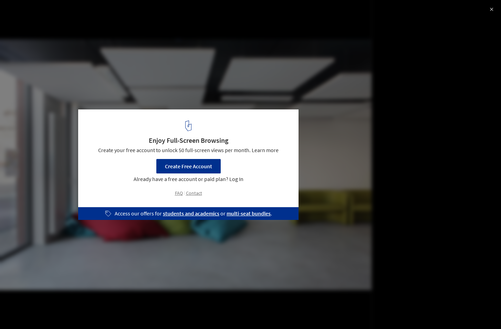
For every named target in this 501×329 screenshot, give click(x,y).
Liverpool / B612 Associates (54, 13)
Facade (92, 311)
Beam (119, 311)
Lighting (148, 311)
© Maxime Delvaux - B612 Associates (47, 24)
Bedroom (60, 311)
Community (24, 311)
